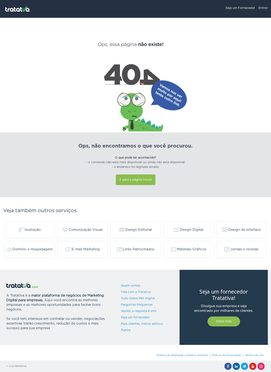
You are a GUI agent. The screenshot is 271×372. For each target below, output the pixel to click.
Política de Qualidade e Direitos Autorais (182, 355)
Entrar (263, 8)
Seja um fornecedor (135, 317)
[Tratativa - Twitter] (244, 366)
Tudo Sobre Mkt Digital (138, 298)
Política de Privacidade (226, 355)
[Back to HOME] (17, 9)
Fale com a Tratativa (136, 292)
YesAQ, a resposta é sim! (138, 311)
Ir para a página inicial (135, 179)
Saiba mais (224, 321)
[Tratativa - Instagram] (261, 366)
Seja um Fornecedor (240, 8)
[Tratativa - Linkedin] (236, 366)
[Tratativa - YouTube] (252, 366)
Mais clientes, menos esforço (142, 323)
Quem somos (130, 285)
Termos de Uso (254, 355)
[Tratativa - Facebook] (228, 366)
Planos (126, 330)
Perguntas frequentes (137, 304)
